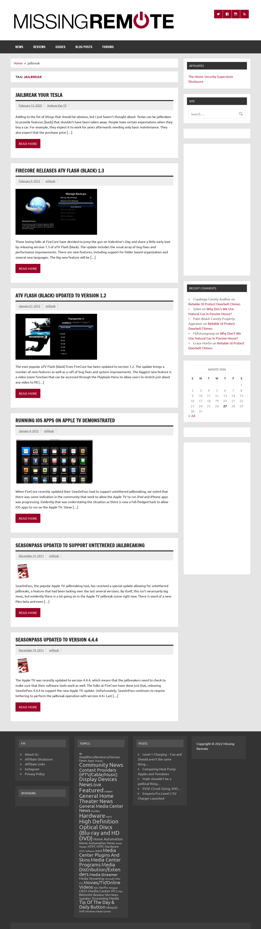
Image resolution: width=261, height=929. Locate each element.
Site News (111, 895)
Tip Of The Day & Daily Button (96, 904)
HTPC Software (87, 851)
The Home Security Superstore (210, 76)
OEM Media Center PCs (98, 891)
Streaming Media (105, 898)
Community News (101, 764)
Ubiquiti (111, 907)
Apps (91, 760)
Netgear (113, 887)
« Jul (191, 415)
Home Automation (108, 839)
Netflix (103, 887)
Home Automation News (97, 843)
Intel (98, 851)
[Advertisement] (217, 210)
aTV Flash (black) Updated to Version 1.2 (60, 295)
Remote (85, 894)
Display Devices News (98, 782)
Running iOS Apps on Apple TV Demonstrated (65, 420)
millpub (50, 181)
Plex (120, 891)
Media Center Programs (100, 862)
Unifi (82, 911)
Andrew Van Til (56, 105)
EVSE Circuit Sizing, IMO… (162, 788)
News (19, 47)
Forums (108, 47)
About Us (31, 754)
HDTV (109, 816)
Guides (60, 47)
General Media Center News (101, 808)
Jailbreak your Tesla (38, 94)
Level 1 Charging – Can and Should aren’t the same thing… (160, 759)
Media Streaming (91, 878)
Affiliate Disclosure (39, 759)
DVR (97, 784)
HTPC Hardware (108, 846)
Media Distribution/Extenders (100, 869)
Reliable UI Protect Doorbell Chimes (214, 304)
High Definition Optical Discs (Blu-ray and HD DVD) (99, 830)
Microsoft (109, 878)
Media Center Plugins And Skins (99, 855)
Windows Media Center (98, 911)
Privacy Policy (35, 774)
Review (98, 895)
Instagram (32, 769)
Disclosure (195, 81)
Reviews (39, 47)
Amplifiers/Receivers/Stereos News (99, 758)
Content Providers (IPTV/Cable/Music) (98, 772)
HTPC (92, 846)
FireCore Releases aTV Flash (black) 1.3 (59, 170)
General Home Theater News (96, 798)
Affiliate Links (35, 764)
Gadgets (108, 791)
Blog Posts (83, 47)
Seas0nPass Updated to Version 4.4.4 (56, 639)
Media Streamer (104, 874)
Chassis (99, 760)
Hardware (92, 815)
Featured (91, 790)
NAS (96, 887)
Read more (28, 143)
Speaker (85, 898)
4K (80, 753)
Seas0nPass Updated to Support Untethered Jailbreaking (80, 545)
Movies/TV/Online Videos (99, 884)
